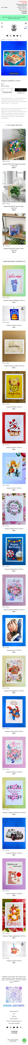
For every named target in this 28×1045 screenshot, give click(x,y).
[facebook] (7, 36)
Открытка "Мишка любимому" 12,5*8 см (14, 300)
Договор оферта (14, 1018)
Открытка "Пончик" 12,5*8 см (14, 407)
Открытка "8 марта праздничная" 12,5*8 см (14, 936)
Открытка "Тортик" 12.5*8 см (14, 325)
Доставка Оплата (14, 1011)
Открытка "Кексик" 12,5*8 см (14, 447)
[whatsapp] (20, 36)
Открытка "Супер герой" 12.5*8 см (14, 731)
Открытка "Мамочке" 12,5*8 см (14, 893)
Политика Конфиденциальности (14, 1021)
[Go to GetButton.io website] (24, 1043)
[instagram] (10, 36)
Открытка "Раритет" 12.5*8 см (14, 853)
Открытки (16, 39)
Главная (3, 39)
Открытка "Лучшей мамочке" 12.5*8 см (14, 609)
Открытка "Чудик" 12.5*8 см (14, 960)
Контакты (14, 1016)
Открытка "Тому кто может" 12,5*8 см (14, 365)
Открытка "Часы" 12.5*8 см (14, 650)
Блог (14, 1013)
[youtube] (14, 36)
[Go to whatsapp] (24, 1040)
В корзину (21, 89)
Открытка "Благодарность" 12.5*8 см (14, 690)
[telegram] (17, 36)
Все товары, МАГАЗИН (14, 1023)
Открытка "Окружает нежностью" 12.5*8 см (14, 812)
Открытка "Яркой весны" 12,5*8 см (14, 528)
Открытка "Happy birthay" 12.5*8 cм (14, 569)
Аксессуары (9, 39)
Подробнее (16, 981)
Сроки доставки (7, 92)
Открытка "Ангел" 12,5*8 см (14, 488)
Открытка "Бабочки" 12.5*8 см (14, 772)
